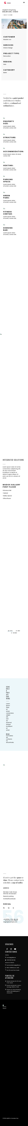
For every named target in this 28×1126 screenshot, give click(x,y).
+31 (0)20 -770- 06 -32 (10, 919)
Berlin (5, 72)
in (13, 908)
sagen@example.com (10, 922)
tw (9, 908)
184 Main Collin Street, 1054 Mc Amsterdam (10, 893)
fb (4, 908)
